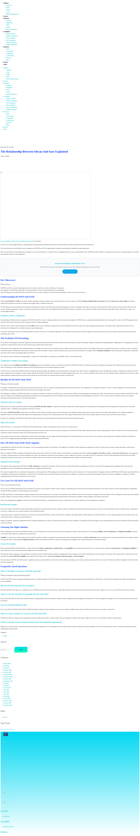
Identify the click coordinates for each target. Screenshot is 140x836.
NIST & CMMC (11, 33)
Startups (8, 20)
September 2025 (8, 681)
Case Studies (10, 51)
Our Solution (5, 821)
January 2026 (7, 672)
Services (6, 16)
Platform (6, 3)
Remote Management (12, 14)
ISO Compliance (11, 38)
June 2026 (6, 668)
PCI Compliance (11, 40)
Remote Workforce (11, 29)
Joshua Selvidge (25, 241)
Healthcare (9, 22)
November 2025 (8, 676)
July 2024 (6, 689)
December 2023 (8, 705)
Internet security (3, 729)
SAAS (8, 27)
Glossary (8, 57)
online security (9, 729)
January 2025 (7, 687)
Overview (9, 5)
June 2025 (6, 685)
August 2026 (7, 663)
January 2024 (7, 703)
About (5, 64)
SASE (8, 11)
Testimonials (9, 53)
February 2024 (8, 700)
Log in (5, 717)
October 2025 (7, 679)
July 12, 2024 (8, 241)
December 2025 (8, 674)
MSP (7, 25)
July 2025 (6, 683)
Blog (7, 60)
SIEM (8, 9)
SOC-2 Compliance (11, 42)
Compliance (7, 31)
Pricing (6, 62)
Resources (6, 47)
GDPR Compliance (11, 44)
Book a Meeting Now (70, 271)
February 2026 (8, 670)
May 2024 (6, 694)
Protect (13, 729)
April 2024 (6, 696)
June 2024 (6, 692)
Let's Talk (4, 811)
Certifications (10, 55)
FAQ (7, 49)
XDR (7, 7)
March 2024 (7, 698)
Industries (6, 18)
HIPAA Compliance (12, 36)
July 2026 (6, 665)
